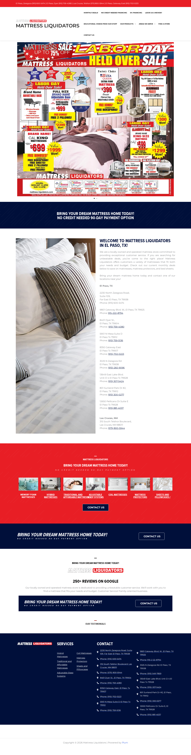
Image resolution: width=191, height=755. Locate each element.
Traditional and (77, 496)
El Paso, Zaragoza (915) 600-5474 (30, 3)
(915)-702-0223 (116, 354)
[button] (20, 119)
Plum (125, 742)
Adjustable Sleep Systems (95, 496)
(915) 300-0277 (116, 394)
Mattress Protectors (140, 496)
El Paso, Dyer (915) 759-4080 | (59, 3)
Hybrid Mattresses (50, 496)
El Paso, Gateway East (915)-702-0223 (121, 3)
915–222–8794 (115, 313)
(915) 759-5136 (115, 340)
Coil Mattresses (118, 494)
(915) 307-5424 (116, 381)
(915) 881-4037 (116, 408)
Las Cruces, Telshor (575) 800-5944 (88, 3)
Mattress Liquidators (47, 26)
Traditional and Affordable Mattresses (64, 664)
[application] (134, 23)
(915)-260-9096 (116, 367)
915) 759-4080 (116, 326)
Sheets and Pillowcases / (162, 496)
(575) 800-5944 (116, 428)
